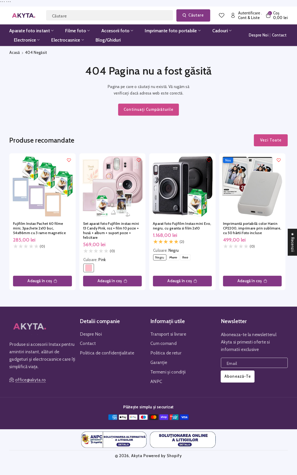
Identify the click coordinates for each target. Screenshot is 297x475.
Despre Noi (91, 334)
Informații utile (167, 321)
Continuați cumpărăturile (148, 109)
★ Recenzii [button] (292, 242)
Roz (186, 257)
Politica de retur (165, 353)
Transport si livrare (168, 334)
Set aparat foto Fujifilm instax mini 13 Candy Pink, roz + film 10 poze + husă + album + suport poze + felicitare (111, 230)
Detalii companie (100, 321)
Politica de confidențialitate (107, 353)
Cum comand (163, 343)
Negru (160, 257)
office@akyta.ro (30, 380)
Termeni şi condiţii (168, 372)
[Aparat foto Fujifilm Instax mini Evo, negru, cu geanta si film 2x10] (182, 186)
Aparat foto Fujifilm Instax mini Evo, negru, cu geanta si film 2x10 (182, 225)
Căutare (195, 15)
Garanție (158, 362)
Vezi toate (270, 140)
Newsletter (234, 321)
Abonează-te (237, 376)
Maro (174, 257)
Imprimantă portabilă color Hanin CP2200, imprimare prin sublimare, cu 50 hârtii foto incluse (252, 228)
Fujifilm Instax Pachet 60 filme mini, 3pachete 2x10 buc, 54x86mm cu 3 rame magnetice (39, 228)
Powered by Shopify (162, 455)
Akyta (136, 455)
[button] (276, 15)
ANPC (156, 381)
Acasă (14, 52)
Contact (88, 343)
